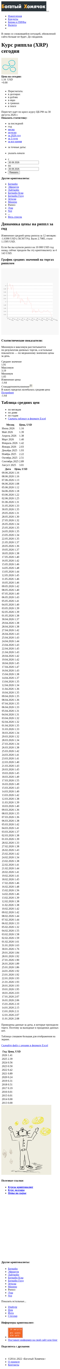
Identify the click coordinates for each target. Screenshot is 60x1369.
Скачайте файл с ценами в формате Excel (24, 1045)
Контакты (13, 1364)
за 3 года (13, 138)
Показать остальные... (13, 1301)
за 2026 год (14, 135)
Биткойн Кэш (15, 193)
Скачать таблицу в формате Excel (27, 418)
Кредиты (13, 19)
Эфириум (13, 187)
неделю (12, 132)
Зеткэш (12, 198)
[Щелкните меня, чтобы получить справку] (31, 386)
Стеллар (12, 1316)
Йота (11, 1313)
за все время (15, 141)
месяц (11, 129)
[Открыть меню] (47, 11)
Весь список (15, 216)
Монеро (12, 201)
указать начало (16, 153)
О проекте (14, 1361)
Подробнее (7, 392)
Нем (10, 1310)
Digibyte (12, 1307)
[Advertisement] (30, 1227)
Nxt (10, 210)
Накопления (15, 16)
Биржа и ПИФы (17, 22)
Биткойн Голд (16, 196)
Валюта (12, 25)
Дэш (10, 207)
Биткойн (13, 184)
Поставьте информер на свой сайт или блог (33, 1340)
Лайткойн (13, 190)
